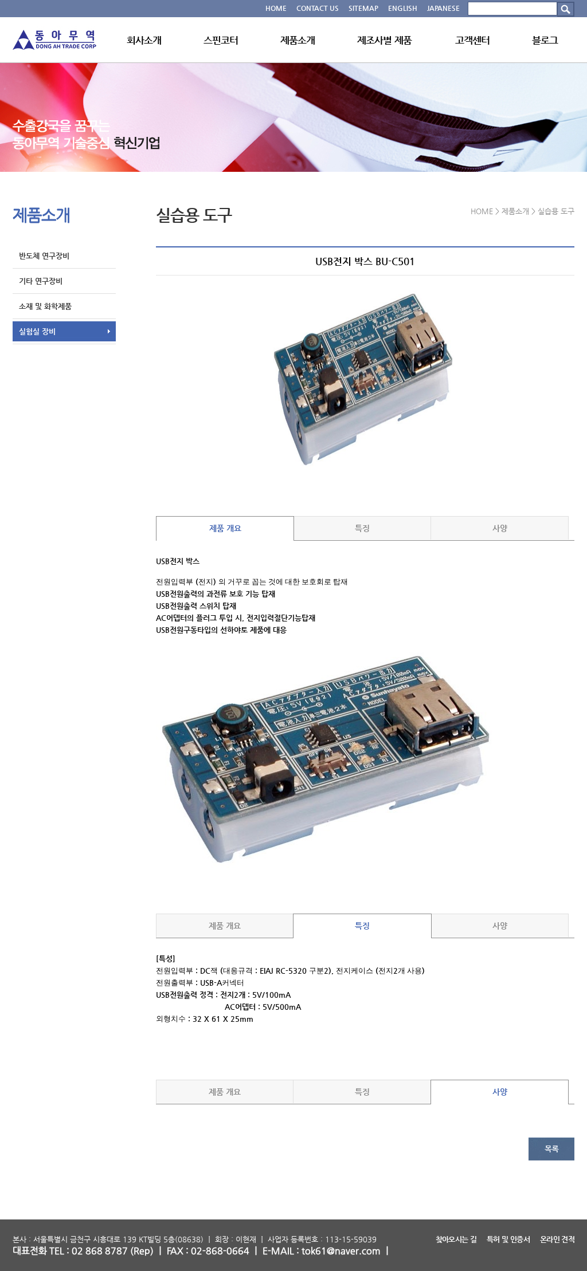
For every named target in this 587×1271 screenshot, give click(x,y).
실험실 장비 (37, 331)
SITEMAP (363, 8)
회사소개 (144, 40)
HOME (276, 8)
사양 (499, 528)
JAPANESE (443, 8)
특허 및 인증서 (508, 1239)
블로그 (545, 40)
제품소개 (297, 40)
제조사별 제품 (384, 40)
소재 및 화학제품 (45, 306)
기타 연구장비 (40, 281)
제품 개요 (225, 528)
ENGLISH (402, 8)
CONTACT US (317, 8)
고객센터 (472, 40)
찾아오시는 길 (456, 1239)
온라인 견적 (557, 1239)
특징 (362, 528)
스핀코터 (221, 40)
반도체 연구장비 (44, 255)
